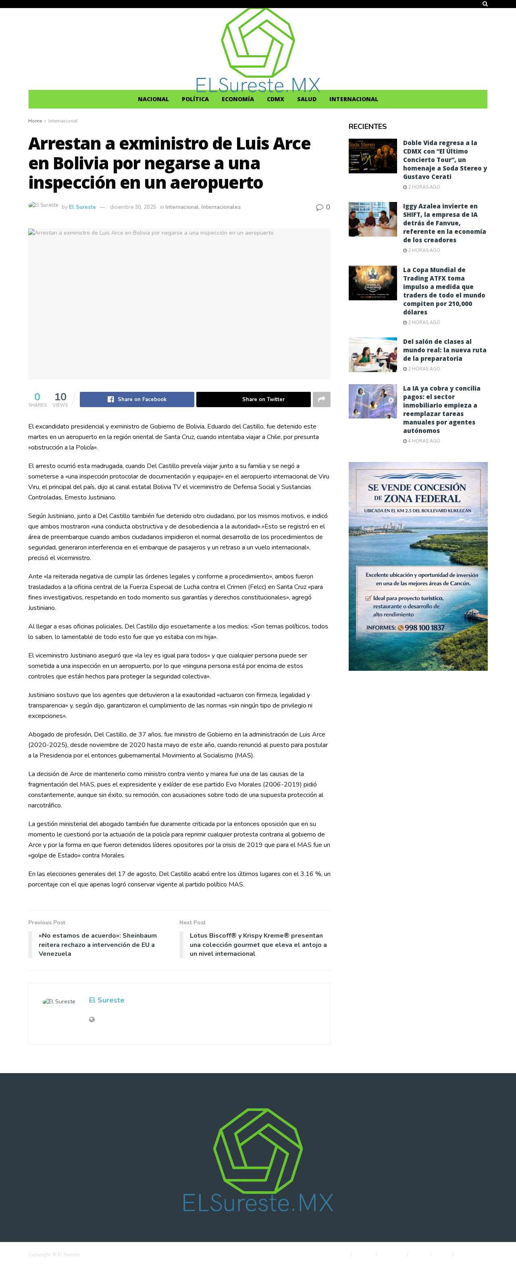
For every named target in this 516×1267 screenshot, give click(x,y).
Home (35, 121)
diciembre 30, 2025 (133, 207)
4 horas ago (423, 441)
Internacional (353, 99)
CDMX (275, 99)
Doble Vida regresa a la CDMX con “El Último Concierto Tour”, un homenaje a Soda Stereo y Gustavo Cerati (445, 160)
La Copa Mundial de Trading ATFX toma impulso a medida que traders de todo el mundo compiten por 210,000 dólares (444, 291)
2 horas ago (423, 187)
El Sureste (82, 207)
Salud (306, 99)
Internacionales (221, 207)
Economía (238, 99)
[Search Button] (485, 4)
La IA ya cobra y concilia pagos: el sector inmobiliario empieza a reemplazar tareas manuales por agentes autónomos (442, 409)
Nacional (153, 99)
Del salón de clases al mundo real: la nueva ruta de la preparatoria (445, 349)
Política (195, 99)
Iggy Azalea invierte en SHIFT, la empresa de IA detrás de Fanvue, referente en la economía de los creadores (444, 223)
